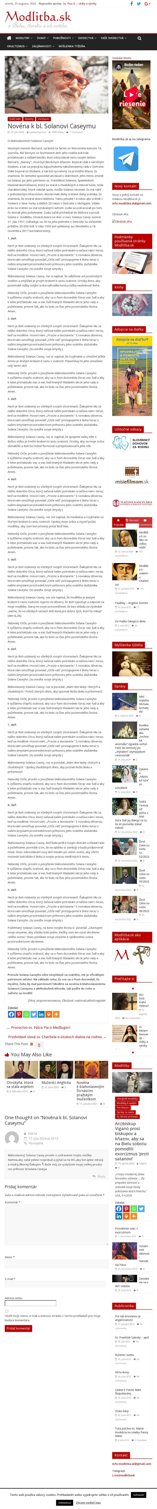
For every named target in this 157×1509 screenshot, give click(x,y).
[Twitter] (33, 1014)
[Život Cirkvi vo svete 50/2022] (124, 868)
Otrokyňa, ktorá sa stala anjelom (20, 1084)
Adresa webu (13, 1298)
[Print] (48, 1014)
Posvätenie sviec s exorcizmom (126, 1230)
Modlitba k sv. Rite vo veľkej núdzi (143, 540)
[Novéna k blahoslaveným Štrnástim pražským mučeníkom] (91, 1063)
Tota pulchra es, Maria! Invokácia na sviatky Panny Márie (131, 1432)
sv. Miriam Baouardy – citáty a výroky (86, 3)
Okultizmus (16, 46)
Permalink (36, 1143)
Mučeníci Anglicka (56, 1082)
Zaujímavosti (41, 46)
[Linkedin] (41, 1014)
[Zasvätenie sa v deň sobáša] (124, 1277)
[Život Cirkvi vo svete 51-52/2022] (124, 840)
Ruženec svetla (124, 1355)
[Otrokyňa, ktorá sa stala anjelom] (21, 1063)
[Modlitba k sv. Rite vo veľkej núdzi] (125, 529)
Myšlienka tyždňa (72, 46)
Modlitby (22, 38)
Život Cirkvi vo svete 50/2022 (144, 876)
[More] (56, 1014)
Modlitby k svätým (127, 1103)
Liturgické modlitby (127, 1098)
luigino (142, 1163)
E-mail (10, 1279)
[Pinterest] (19, 1014)
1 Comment (76, 132)
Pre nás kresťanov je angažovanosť (128, 1318)
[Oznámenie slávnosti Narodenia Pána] (124, 1244)
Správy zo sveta (125, 1112)
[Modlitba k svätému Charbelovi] (125, 563)
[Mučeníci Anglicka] (56, 1063)
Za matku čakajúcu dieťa (130, 621)
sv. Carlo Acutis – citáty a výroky (144, 1037)
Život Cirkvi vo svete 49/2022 (144, 905)
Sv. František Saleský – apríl (132, 1337)
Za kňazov (43, 119)
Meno (10, 1257)
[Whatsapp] (26, 1014)
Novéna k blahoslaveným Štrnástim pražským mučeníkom (90, 1090)
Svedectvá (85, 38)
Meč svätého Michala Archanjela (144, 704)
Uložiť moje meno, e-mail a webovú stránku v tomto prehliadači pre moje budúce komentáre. (52, 1318)
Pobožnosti (62, 38)
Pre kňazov (123, 1107)
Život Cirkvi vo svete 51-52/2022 (144, 849)
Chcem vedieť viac (88, 1502)
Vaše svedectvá (112, 38)
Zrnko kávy (122, 1411)
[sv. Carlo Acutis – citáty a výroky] (124, 1030)
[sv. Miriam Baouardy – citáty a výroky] (124, 995)
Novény (29, 119)
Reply (101, 1176)
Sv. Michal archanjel (127, 1116)
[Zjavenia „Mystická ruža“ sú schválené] (124, 767)
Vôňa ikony (122, 1372)
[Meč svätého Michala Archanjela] (124, 695)
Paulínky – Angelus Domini (131, 603)
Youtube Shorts (121, 58)
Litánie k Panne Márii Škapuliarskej (128, 1391)
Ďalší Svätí (15, 119)
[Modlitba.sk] (9, 38)
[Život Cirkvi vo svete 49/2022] (124, 898)
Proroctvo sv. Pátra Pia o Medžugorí (38, 1027)
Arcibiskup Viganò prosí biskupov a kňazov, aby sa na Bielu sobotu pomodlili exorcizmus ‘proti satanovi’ (132, 1141)
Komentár (12, 1202)
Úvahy (41, 38)
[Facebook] (11, 1014)
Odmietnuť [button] (64, 1502)
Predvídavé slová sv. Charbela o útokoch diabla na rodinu (57, 1036)
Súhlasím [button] (138, 1495)
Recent (134, 520)
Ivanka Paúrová (37, 132)
